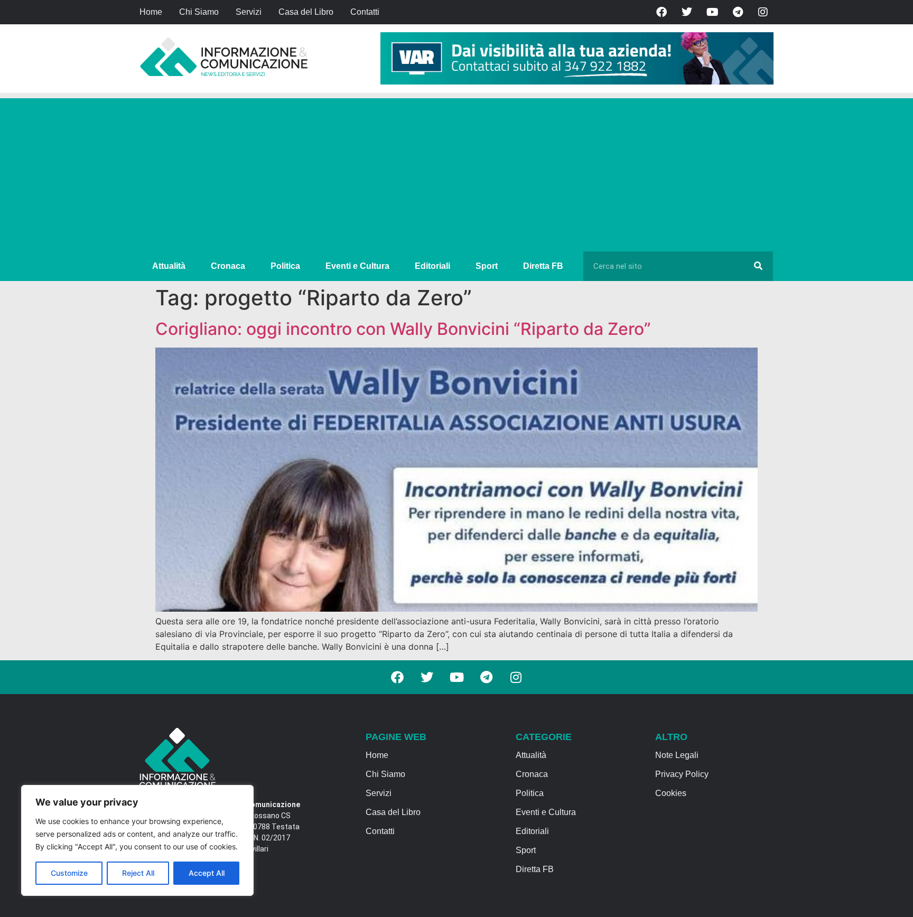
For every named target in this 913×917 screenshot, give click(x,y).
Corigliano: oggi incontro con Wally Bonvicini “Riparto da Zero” (403, 329)
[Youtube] (712, 12)
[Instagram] (763, 12)
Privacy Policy (682, 774)
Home (150, 11)
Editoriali (432, 265)
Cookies (670, 793)
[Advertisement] (456, 172)
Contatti (364, 11)
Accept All (207, 872)
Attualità (168, 265)
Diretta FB (543, 265)
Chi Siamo (199, 11)
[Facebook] (661, 12)
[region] (137, 840)
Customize (69, 872)
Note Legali (676, 755)
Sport (487, 265)
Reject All (138, 872)
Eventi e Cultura (357, 265)
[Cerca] (758, 266)
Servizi (249, 11)
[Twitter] (686, 12)
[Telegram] (737, 12)
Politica (285, 265)
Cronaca (228, 265)
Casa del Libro (305, 11)
